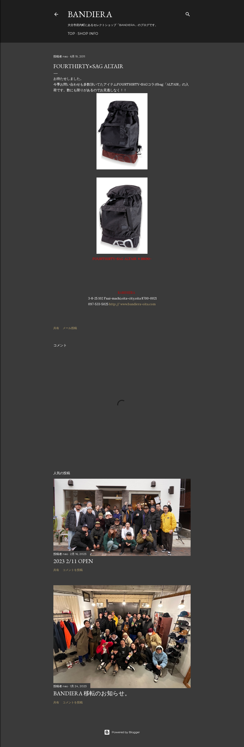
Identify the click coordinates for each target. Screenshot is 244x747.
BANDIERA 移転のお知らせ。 (91, 693)
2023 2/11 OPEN (73, 561)
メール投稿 (70, 328)
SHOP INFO (88, 33)
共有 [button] (56, 328)
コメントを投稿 (73, 570)
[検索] (188, 13)
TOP (71, 33)
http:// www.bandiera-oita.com (132, 304)
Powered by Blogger (126, 732)
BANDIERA (90, 14)
